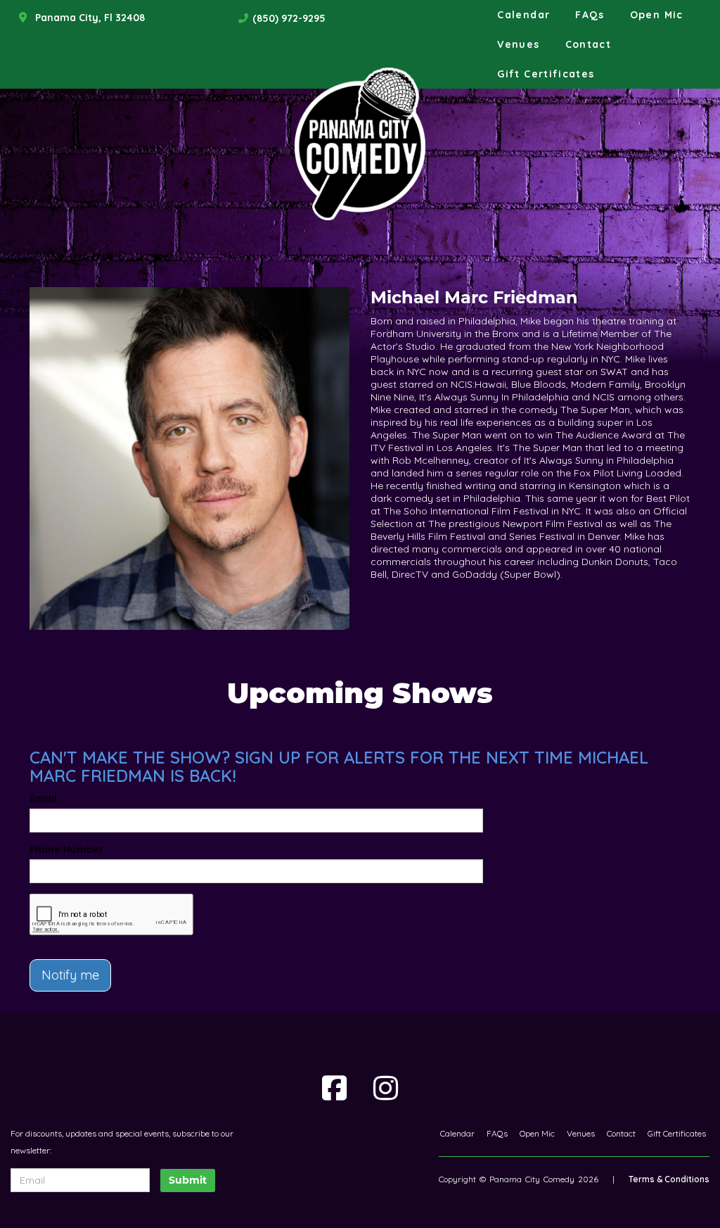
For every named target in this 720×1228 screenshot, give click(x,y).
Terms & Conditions (669, 1179)
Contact (588, 44)
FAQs (589, 14)
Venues (518, 44)
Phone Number (66, 849)
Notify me (70, 975)
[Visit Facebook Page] (334, 1088)
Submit (188, 1180)
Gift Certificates (545, 74)
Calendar (523, 14)
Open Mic (656, 14)
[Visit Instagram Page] (385, 1088)
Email (43, 798)
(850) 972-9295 (289, 18)
